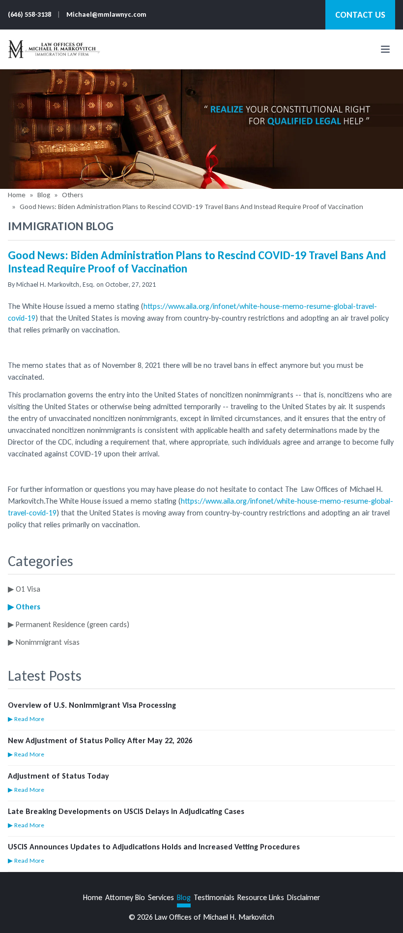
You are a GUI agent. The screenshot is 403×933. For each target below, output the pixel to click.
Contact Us (360, 14)
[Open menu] (385, 49)
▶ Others (24, 606)
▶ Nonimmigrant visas (44, 642)
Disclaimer (303, 897)
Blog (43, 194)
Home (17, 194)
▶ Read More (26, 718)
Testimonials (214, 897)
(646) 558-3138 (29, 14)
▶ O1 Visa (24, 589)
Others (72, 194)
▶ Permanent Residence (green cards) (68, 624)
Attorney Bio (125, 897)
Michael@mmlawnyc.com (106, 14)
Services (161, 897)
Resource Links (260, 897)
